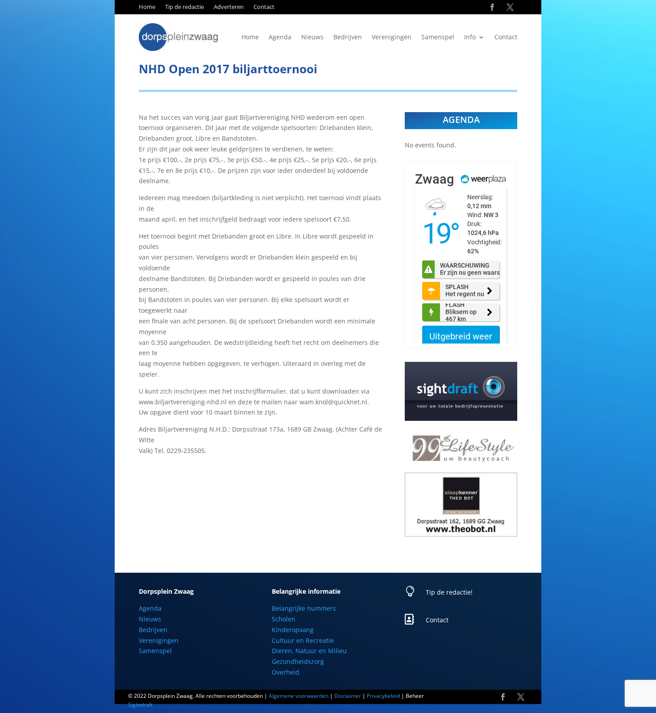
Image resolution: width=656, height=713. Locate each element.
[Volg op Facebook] (492, 7)
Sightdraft (140, 705)
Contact (263, 7)
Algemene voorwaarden (298, 696)
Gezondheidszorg (298, 661)
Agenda (280, 37)
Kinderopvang (293, 629)
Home (147, 7)
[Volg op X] (510, 7)
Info (470, 37)
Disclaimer (347, 696)
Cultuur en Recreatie (303, 640)
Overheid (285, 672)
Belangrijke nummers (304, 608)
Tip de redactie (184, 7)
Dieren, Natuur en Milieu (309, 650)
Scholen (283, 619)
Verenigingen (391, 37)
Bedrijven (347, 37)
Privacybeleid (383, 696)
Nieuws (312, 37)
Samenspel (437, 37)
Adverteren (229, 7)
